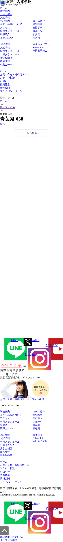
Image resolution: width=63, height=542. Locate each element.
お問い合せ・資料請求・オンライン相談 (14, 76)
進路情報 (5, 61)
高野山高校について (11, 24)
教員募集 (5, 84)
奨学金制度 (6, 57)
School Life (38, 47)
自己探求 (38, 27)
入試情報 (5, 17)
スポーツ (38, 31)
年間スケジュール (10, 31)
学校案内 (5, 11)
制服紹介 (5, 34)
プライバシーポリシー (12, 91)
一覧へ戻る (31, 133)
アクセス (5, 27)
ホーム (3, 8)
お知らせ (5, 81)
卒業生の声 (6, 64)
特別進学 (38, 24)
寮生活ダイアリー (42, 44)
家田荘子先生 (40, 50)
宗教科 (36, 37)
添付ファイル (7, 107)
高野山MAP (6, 37)
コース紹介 (6, 14)
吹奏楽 (36, 34)
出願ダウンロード (10, 54)
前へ (2, 124)
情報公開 (5, 88)
